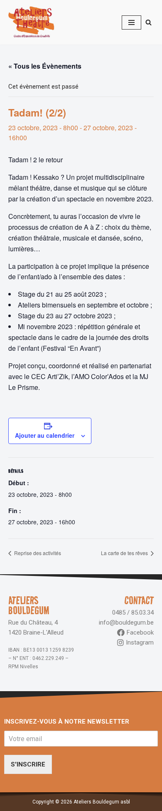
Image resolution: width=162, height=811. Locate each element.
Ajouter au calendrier (44, 435)
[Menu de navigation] (131, 22)
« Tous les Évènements (44, 66)
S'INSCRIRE (28, 764)
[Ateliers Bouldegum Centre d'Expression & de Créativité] (31, 22)
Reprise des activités (37, 552)
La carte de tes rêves (125, 552)
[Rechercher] (148, 22)
